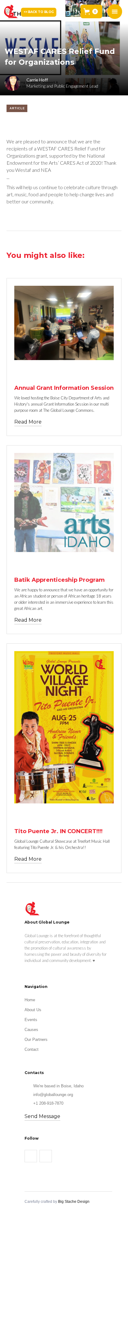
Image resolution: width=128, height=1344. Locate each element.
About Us (33, 1009)
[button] (91, 11)
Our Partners (36, 1039)
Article (17, 108)
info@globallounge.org (53, 1094)
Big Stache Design (73, 1201)
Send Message (42, 1116)
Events (31, 1019)
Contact (32, 1049)
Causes (31, 1029)
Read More (28, 422)
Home (30, 1000)
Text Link (26, 371)
